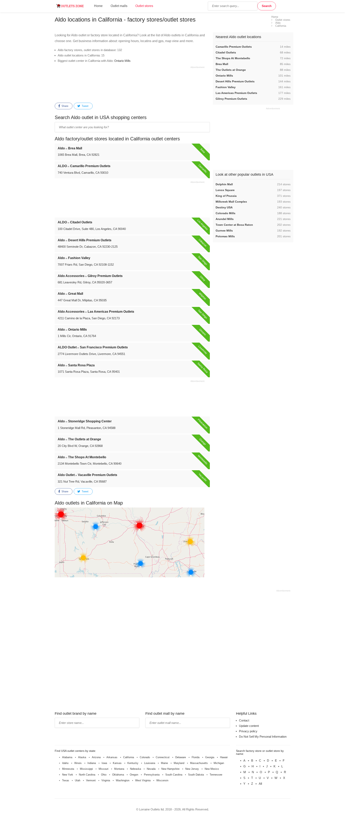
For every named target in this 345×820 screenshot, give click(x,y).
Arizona (96, 757)
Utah (77, 780)
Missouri (103, 768)
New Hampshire (170, 768)
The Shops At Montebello (233, 58)
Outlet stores (144, 6)
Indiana (91, 763)
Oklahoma (118, 774)
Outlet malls (119, 6)
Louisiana (149, 763)
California (128, 757)
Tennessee (216, 774)
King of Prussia (226, 195)
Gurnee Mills (224, 230)
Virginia (105, 780)
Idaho (65, 763)
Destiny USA (224, 207)
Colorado (145, 757)
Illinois (78, 763)
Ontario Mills (122, 60)
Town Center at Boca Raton (234, 224)
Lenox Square (225, 190)
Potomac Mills (225, 236)
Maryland (179, 763)
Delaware (180, 757)
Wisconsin (162, 780)
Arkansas (111, 757)
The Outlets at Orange (231, 69)
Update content (249, 725)
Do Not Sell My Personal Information (263, 736)
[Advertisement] (129, 84)
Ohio (103, 774)
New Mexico (212, 768)
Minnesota (68, 768)
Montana (119, 768)
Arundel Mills (225, 219)
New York (67, 774)
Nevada (151, 768)
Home (98, 6)
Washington (122, 780)
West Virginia (143, 780)
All (260, 783)
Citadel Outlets (226, 52)
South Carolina (173, 774)
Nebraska (135, 768)
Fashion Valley (226, 87)
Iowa (104, 763)
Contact (244, 720)
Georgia (209, 757)
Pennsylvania (152, 774)
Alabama (67, 757)
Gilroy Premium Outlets (231, 98)
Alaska (82, 757)
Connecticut (163, 757)
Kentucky (132, 763)
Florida (195, 757)
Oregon (134, 774)
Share (64, 105)
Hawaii (224, 757)
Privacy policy (248, 731)
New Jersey (192, 768)
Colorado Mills (225, 213)
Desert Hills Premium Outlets (235, 81)
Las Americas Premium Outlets (236, 93)
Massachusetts (199, 763)
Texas (65, 780)
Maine (164, 763)
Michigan (219, 763)
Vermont (91, 780)
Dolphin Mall (224, 184)
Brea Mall (222, 64)
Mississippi (86, 768)
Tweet (84, 105)
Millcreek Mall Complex (231, 201)
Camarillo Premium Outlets (234, 46)
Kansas (117, 763)
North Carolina (87, 774)
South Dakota (196, 774)
